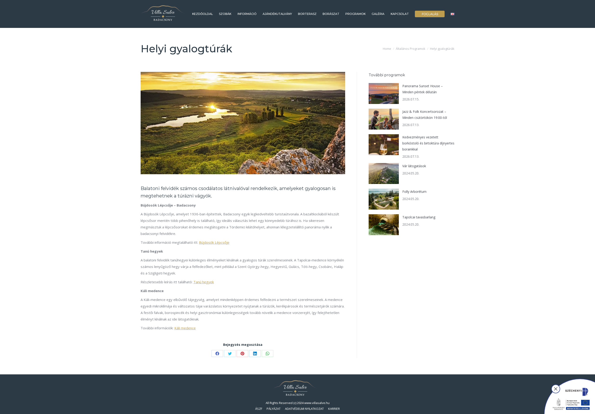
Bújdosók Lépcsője (214, 242)
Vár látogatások (414, 166)
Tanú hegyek (203, 282)
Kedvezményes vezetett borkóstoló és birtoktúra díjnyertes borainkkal (428, 143)
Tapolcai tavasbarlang (418, 217)
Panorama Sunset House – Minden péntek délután (422, 89)
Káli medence (185, 328)
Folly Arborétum (414, 191)
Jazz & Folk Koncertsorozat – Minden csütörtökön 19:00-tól (424, 114)
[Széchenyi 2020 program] (569, 396)
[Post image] (384, 93)
